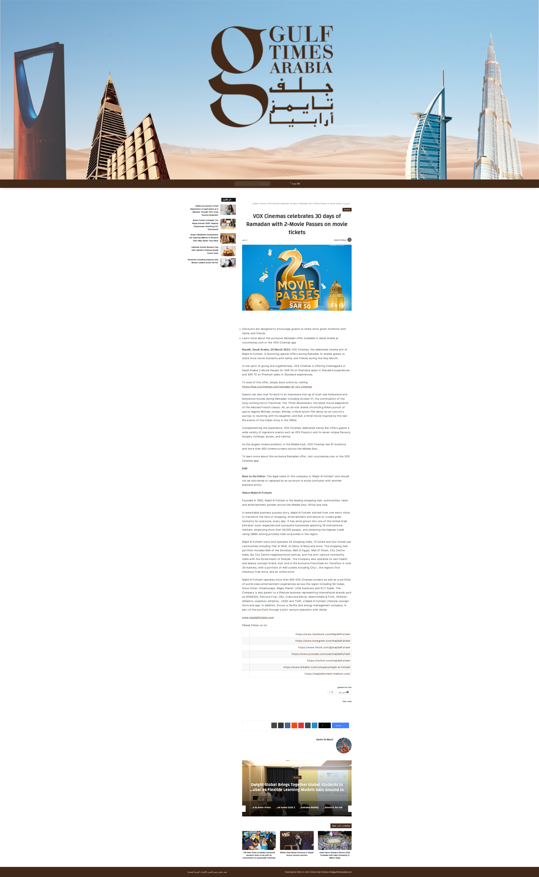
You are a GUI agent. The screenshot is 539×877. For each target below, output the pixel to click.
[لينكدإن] (314, 725)
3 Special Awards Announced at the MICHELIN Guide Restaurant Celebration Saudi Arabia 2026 (297, 787)
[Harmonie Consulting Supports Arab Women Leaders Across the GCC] (228, 263)
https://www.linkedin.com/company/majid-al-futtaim (316, 667)
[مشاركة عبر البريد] (281, 725)
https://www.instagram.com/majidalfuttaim (322, 640)
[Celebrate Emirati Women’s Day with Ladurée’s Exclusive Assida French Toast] (228, 251)
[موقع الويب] (331, 744)
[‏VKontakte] (287, 725)
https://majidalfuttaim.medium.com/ (327, 673)
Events (263, 203)
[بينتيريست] (301, 725)
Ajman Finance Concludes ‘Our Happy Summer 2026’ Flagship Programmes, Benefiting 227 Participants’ (205, 224)
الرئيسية (346, 203)
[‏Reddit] (294, 725)
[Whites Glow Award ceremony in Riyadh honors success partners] (297, 840)
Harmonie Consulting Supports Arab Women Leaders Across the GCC (203, 261)
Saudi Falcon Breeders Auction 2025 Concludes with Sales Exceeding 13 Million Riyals (334, 855)
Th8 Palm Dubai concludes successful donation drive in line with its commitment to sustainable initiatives (259, 855)
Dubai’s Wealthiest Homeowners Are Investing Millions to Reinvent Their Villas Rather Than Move (203, 238)
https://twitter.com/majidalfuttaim (328, 660)
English (255, 203)
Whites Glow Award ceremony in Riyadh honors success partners (297, 854)
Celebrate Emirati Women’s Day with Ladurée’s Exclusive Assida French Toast (204, 250)
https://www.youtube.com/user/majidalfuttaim (321, 653)
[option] (297, 788)
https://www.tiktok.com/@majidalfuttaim (324, 647)
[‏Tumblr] (308, 725)
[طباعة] (274, 725)
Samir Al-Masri (340, 240)
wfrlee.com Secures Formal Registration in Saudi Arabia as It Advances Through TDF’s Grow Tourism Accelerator (204, 210)
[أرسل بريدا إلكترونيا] (333, 240)
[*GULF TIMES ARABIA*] (269, 89)
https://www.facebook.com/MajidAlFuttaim (323, 634)
